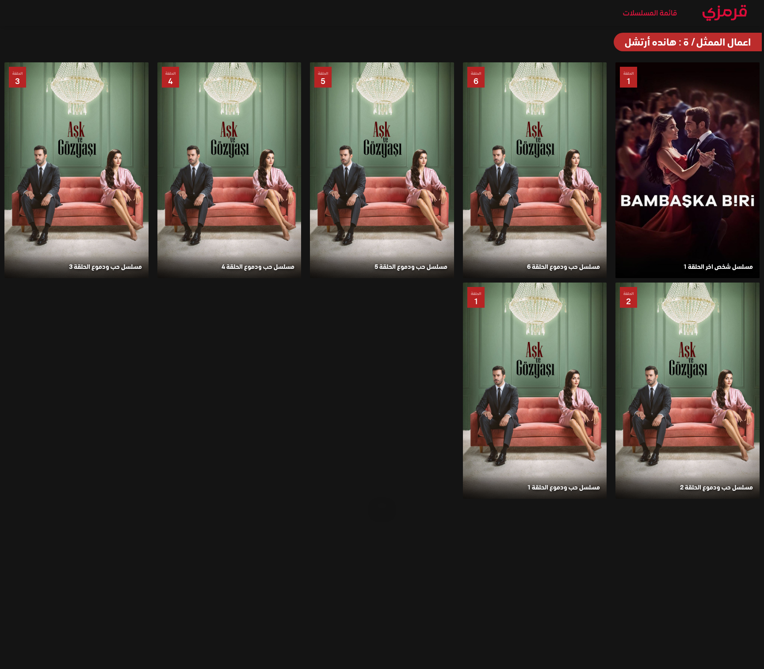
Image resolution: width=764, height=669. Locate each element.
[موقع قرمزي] (725, 15)
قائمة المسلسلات (650, 13)
